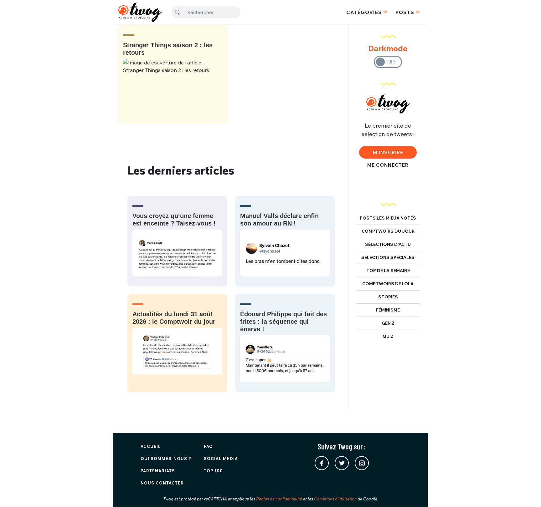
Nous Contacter (162, 482)
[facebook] (322, 463)
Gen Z (388, 323)
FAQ (208, 446)
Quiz (388, 336)
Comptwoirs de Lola (388, 283)
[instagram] (362, 463)
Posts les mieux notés (388, 218)
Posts (404, 12)
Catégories (364, 12)
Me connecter (388, 165)
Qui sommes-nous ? (166, 458)
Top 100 (213, 470)
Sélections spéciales (388, 257)
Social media (221, 458)
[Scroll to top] (527, 493)
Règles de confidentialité (279, 498)
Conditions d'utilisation (335, 498)
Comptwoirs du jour (388, 231)
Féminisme (388, 310)
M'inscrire (388, 152)
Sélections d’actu (388, 244)
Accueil (151, 446)
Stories (388, 297)
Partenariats (158, 470)
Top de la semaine (388, 270)
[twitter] (342, 463)
